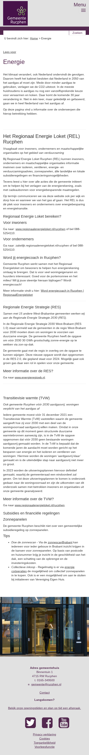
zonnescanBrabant (60, 542)
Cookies (44, 738)
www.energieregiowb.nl (30, 377)
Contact (45, 692)
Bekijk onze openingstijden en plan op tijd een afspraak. (44, 708)
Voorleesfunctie (45, 746)
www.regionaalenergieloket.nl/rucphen (40, 229)
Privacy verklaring (44, 734)
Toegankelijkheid (44, 742)
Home (34, 38)
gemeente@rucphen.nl (46, 684)
